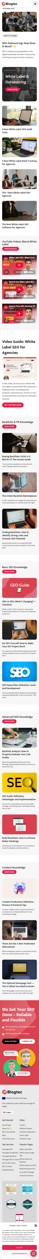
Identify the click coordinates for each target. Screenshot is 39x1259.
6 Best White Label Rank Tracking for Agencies (19, 162)
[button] (36, 1225)
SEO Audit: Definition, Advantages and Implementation (19, 797)
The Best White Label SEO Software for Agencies (15, 226)
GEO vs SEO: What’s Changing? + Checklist (19, 603)
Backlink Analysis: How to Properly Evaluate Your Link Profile (16, 754)
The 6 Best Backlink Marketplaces (19, 496)
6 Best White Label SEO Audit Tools (17, 131)
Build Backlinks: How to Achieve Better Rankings (18, 839)
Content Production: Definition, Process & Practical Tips (18, 903)
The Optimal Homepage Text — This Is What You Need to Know (18, 984)
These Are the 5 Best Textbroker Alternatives (18, 945)
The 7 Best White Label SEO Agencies (16, 194)
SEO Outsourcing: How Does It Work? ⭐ (19, 45)
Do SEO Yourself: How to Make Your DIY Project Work (17, 645)
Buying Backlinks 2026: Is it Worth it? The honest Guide (16, 458)
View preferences (19, 1254)
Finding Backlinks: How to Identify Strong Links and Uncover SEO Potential (15, 535)
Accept (19, 1248)
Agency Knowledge (10, 36)
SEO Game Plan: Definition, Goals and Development (19, 686)
